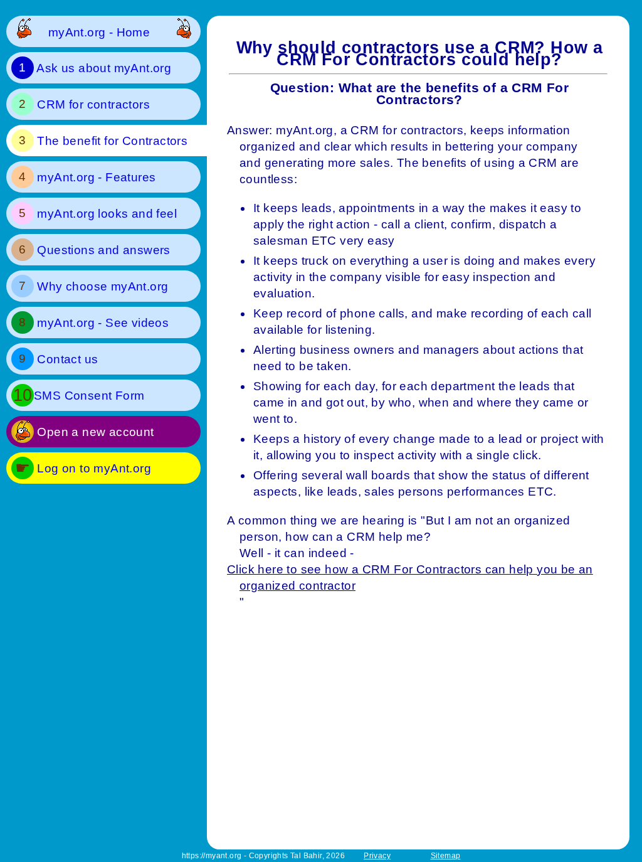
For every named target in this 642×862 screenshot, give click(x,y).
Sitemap (446, 855)
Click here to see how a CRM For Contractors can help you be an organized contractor (416, 577)
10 (23, 395)
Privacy (377, 855)
